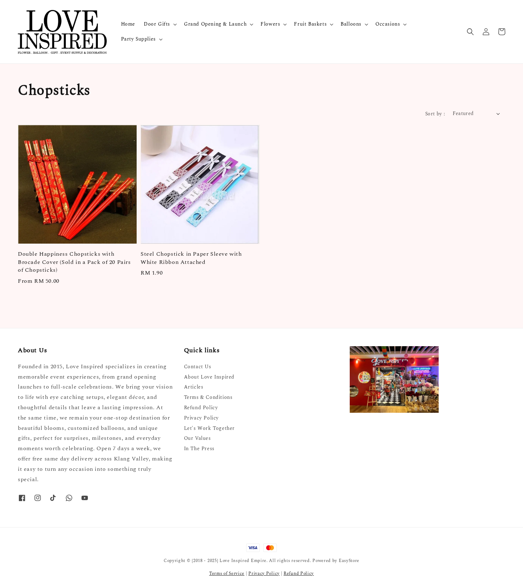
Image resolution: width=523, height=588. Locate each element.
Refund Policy (201, 407)
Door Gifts (157, 24)
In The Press (199, 448)
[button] (470, 32)
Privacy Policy (201, 418)
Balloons (350, 24)
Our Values (197, 438)
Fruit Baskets (310, 24)
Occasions (387, 24)
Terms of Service (226, 573)
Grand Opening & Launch (215, 24)
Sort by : (435, 114)
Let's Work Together (209, 428)
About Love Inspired (209, 377)
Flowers (270, 24)
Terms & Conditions (208, 397)
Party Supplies (138, 39)
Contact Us (197, 367)
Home (128, 24)
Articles (194, 387)
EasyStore (349, 560)
